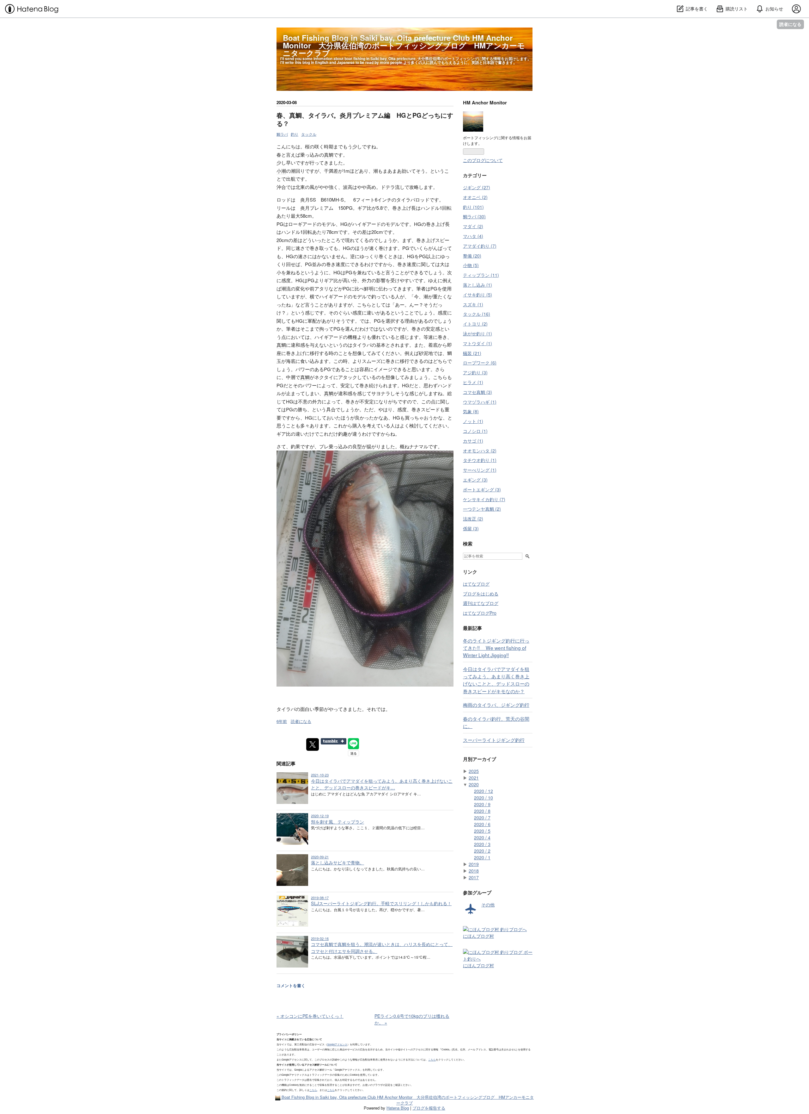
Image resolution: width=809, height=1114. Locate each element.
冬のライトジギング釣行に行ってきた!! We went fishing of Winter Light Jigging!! (496, 647)
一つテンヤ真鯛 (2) (482, 509)
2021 (474, 778)
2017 (474, 877)
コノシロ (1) (475, 431)
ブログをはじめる (480, 593)
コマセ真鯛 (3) (477, 392)
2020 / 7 (482, 817)
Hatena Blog (397, 1108)
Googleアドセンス (337, 1044)
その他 (488, 904)
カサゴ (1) (473, 441)
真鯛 (328, 154)
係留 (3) (471, 528)
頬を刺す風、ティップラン (337, 821)
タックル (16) (476, 314)
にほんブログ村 (478, 936)
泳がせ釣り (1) (477, 333)
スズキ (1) (473, 304)
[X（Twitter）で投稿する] (312, 744)
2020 (474, 784)
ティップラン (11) (481, 275)
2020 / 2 (482, 851)
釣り (294, 134)
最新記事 (472, 628)
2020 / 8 (482, 811)
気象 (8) (471, 411)
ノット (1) (473, 421)
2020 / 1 (482, 857)
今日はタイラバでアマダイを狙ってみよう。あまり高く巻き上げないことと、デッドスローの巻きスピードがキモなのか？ (496, 679)
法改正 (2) (473, 518)
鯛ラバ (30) (474, 216)
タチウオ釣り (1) (479, 460)
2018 (474, 871)
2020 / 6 (482, 824)
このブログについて (483, 160)
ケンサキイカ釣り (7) (484, 499)
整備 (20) (472, 255)
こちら (432, 1059)
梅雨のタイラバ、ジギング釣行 (496, 704)
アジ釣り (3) (475, 372)
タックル (308, 134)
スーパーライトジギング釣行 (494, 739)
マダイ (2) (473, 226)
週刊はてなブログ (480, 603)
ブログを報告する (428, 1108)
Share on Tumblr (333, 741)
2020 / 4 (482, 837)
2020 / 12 (483, 791)
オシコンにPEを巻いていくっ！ (310, 1016)
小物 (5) (471, 265)
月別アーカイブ (479, 759)
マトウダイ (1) (477, 343)
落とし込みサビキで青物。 (337, 862)
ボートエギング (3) (482, 489)
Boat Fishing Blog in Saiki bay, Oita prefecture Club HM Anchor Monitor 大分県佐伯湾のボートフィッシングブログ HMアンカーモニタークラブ (404, 45)
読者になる (790, 24)
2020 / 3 (482, 844)
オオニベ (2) (475, 197)
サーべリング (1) (479, 470)
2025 (474, 771)
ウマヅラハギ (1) (479, 402)
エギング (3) (475, 479)
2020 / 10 (483, 797)
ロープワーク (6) (479, 362)
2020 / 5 (482, 831)
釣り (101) (473, 207)
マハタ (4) (473, 236)
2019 (474, 864)
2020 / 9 (482, 804)
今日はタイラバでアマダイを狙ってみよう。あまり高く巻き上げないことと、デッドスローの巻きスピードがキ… (382, 784)
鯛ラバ (282, 134)
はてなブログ (476, 584)
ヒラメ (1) (473, 382)
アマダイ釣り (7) (479, 246)
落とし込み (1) (477, 285)
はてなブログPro (479, 613)
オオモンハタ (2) (479, 450)
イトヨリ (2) (475, 324)
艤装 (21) (472, 353)
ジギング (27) (476, 187)
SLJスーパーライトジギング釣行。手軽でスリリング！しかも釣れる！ (381, 903)
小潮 (281, 170)
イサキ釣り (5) (477, 294)
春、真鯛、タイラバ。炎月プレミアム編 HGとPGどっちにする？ (365, 119)
